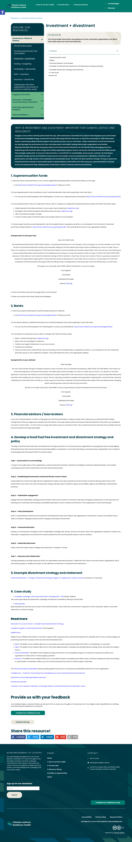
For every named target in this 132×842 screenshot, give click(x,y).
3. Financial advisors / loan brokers (61, 63)
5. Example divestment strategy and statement (66, 70)
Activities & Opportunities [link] (57, 773)
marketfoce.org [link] (72, 208)
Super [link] (17, 647)
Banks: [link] (17, 644)
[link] (2, 12)
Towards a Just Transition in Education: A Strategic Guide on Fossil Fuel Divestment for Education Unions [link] (48, 686)
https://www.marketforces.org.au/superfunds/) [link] (103, 197)
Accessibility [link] (87, 817)
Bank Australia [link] (20, 604)
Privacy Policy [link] (100, 817)
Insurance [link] (18, 659)
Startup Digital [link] (119, 833)
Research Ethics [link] (116, 817)
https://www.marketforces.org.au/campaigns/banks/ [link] (37, 315)
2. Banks (51, 60)
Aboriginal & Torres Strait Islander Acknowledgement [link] (101, 821)
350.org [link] (69, 283)
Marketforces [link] (15, 632)
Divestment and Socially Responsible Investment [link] (28, 677)
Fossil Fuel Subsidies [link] (22, 653)
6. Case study (54, 73)
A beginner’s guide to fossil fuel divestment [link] (26, 628)
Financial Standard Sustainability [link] (25, 669)
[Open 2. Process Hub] (69, 5)
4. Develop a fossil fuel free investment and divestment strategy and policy (76, 66)
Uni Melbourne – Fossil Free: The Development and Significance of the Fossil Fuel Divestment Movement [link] (48, 673)
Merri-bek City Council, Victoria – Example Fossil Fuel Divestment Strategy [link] (37, 624)
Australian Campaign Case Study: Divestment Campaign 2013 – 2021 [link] (39, 596)
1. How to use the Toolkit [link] (56, 762)
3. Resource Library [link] (54, 769)
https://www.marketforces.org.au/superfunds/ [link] (49, 227)
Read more (53, 75)
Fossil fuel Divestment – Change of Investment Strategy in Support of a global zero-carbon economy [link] (47, 578)
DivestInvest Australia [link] (18, 682)
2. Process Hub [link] (53, 766)
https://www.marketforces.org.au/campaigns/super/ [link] (37, 185)
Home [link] (49, 758)
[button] (117, 51)
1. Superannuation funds (57, 57)
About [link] (49, 777)
